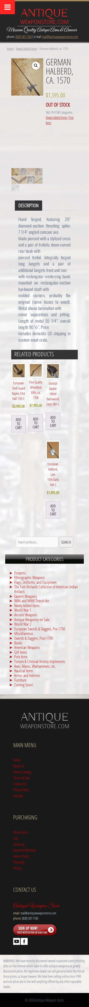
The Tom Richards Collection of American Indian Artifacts (46, 589)
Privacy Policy (21, 789)
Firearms (20, 573)
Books (18, 643)
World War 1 (22, 610)
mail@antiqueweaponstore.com (60, 36)
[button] (36, 65)
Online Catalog (22, 772)
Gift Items (20, 652)
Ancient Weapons (25, 615)
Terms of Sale (21, 777)
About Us (18, 766)
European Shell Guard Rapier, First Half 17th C (18, 395)
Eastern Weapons (25, 596)
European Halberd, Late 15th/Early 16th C (53, 478)
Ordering (18, 844)
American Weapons (27, 647)
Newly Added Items (26, 48)
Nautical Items (23, 671)
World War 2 (22, 624)
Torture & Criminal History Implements (39, 661)
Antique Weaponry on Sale (31, 619)
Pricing (17, 868)
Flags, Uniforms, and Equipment (35, 582)
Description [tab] (28, 205)
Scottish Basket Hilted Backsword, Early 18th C (52, 394)
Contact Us (20, 783)
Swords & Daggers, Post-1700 (33, 638)
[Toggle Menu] (7, 7)
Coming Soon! (23, 685)
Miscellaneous (23, 633)
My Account (20, 832)
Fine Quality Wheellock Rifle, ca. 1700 (35, 394)
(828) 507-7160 (23, 36)
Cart (15, 838)
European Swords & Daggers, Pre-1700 (39, 629)
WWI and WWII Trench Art (31, 601)
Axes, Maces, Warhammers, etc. (35, 666)
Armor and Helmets (27, 675)
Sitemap (18, 795)
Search (66, 542)
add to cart (18, 423)
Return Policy (21, 856)
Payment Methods (24, 850)
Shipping (18, 862)
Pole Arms (21, 657)
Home (10, 48)
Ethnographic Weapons (29, 577)
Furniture (20, 680)
